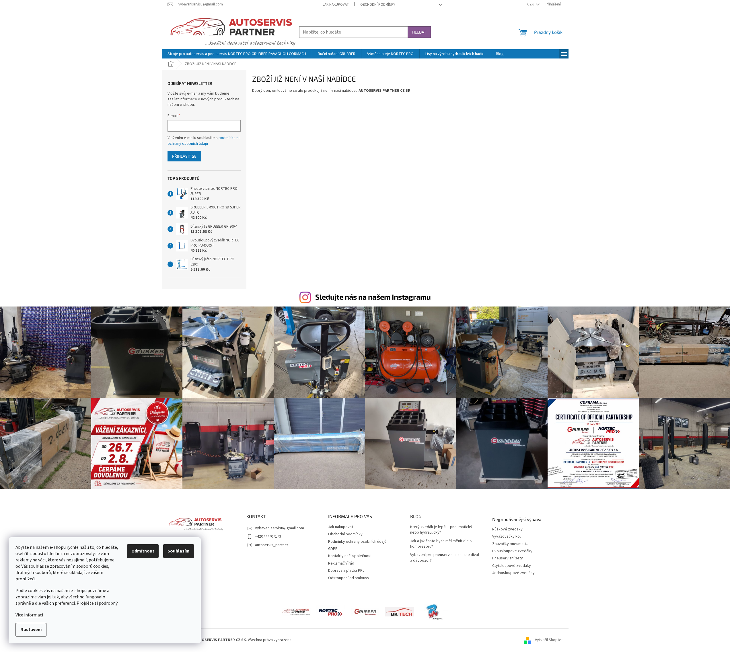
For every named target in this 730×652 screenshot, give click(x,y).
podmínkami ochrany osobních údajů (204, 141)
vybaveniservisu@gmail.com (279, 528)
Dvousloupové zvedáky (512, 551)
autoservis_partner (271, 545)
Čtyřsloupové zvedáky (511, 566)
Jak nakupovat (336, 4)
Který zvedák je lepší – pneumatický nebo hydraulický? (441, 529)
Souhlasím (179, 551)
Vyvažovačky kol (506, 536)
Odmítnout (142, 551)
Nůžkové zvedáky (507, 529)
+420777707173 (268, 536)
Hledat (419, 32)
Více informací (29, 615)
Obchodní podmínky (377, 4)
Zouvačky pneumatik (510, 544)
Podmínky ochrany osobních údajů (357, 541)
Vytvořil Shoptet (549, 640)
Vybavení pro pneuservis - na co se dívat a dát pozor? (444, 557)
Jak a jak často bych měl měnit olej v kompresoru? (441, 543)
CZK (531, 4)
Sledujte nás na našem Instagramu (373, 296)
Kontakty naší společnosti (350, 556)
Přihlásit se (184, 156)
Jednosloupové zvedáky (513, 573)
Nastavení (31, 629)
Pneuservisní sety (507, 558)
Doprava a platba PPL (346, 570)
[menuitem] (237, 53)
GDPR (333, 549)
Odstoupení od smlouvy (348, 578)
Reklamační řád (341, 563)
